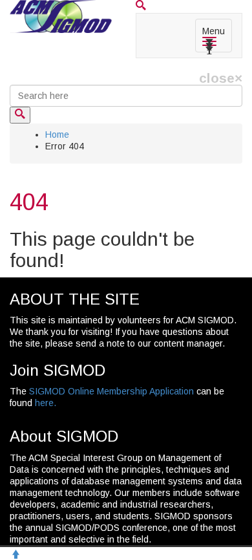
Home (57, 134)
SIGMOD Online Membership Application (111, 391)
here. (45, 403)
